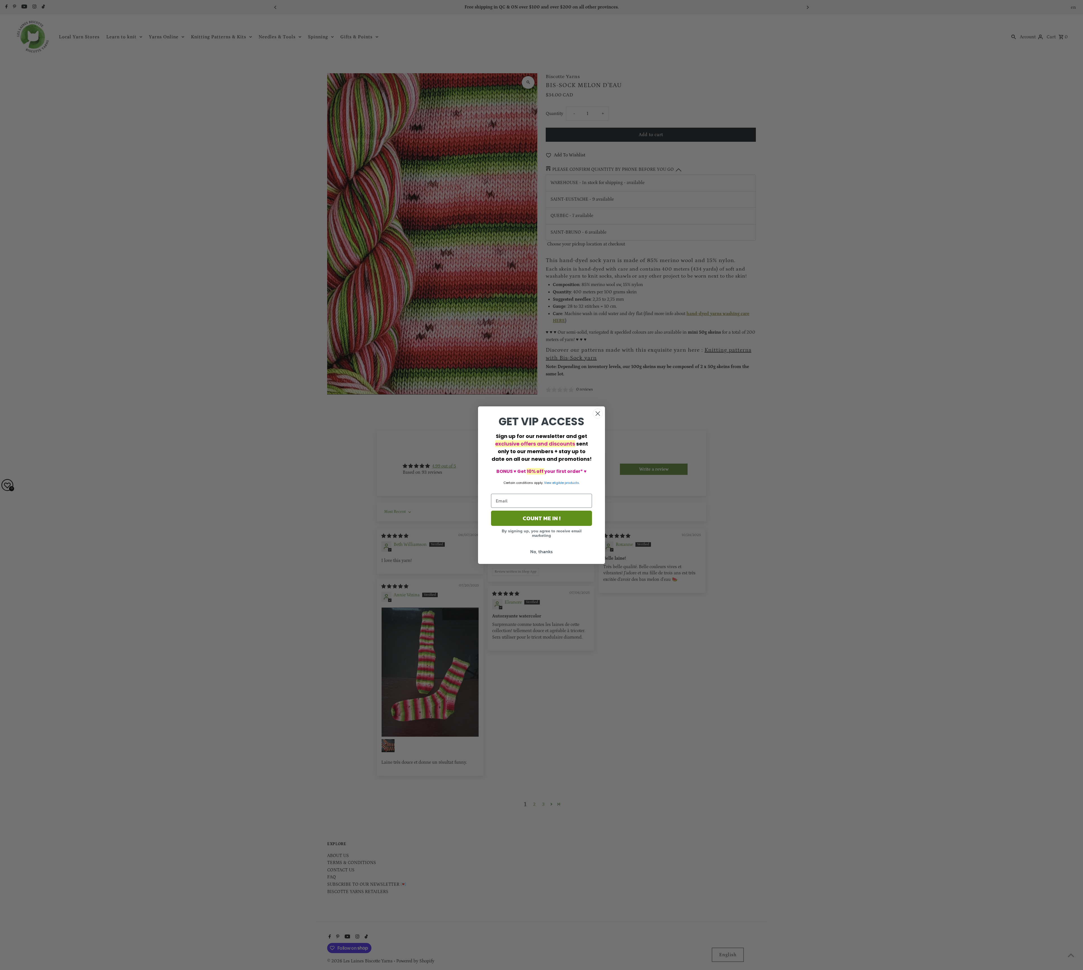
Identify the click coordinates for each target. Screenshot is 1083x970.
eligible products (565, 482)
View (547, 482)
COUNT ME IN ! (541, 518)
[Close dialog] (598, 413)
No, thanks (541, 551)
